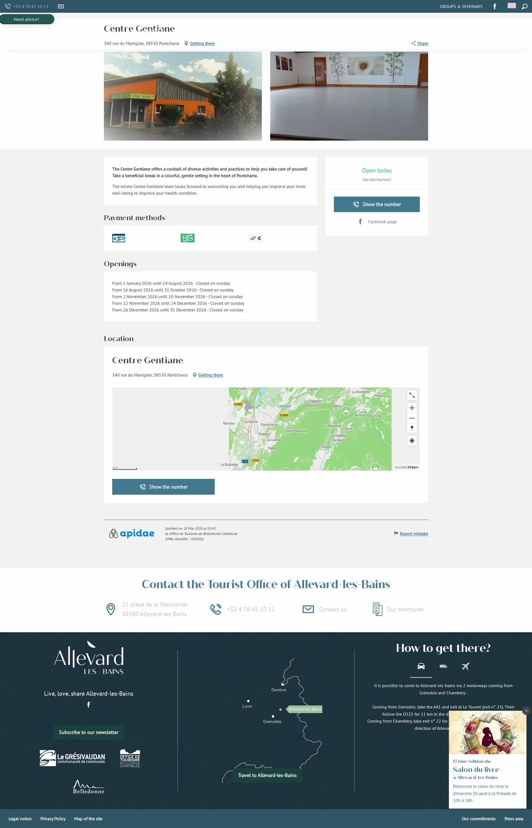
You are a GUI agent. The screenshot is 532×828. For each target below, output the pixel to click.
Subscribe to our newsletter (88, 732)
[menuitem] (151, 31)
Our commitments (479, 818)
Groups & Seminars (461, 6)
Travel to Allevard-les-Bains (267, 775)
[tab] (421, 667)
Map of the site (88, 818)
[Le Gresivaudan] (72, 758)
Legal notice (20, 818)
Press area (514, 818)
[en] (512, 5)
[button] (512, 5)
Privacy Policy (52, 818)
